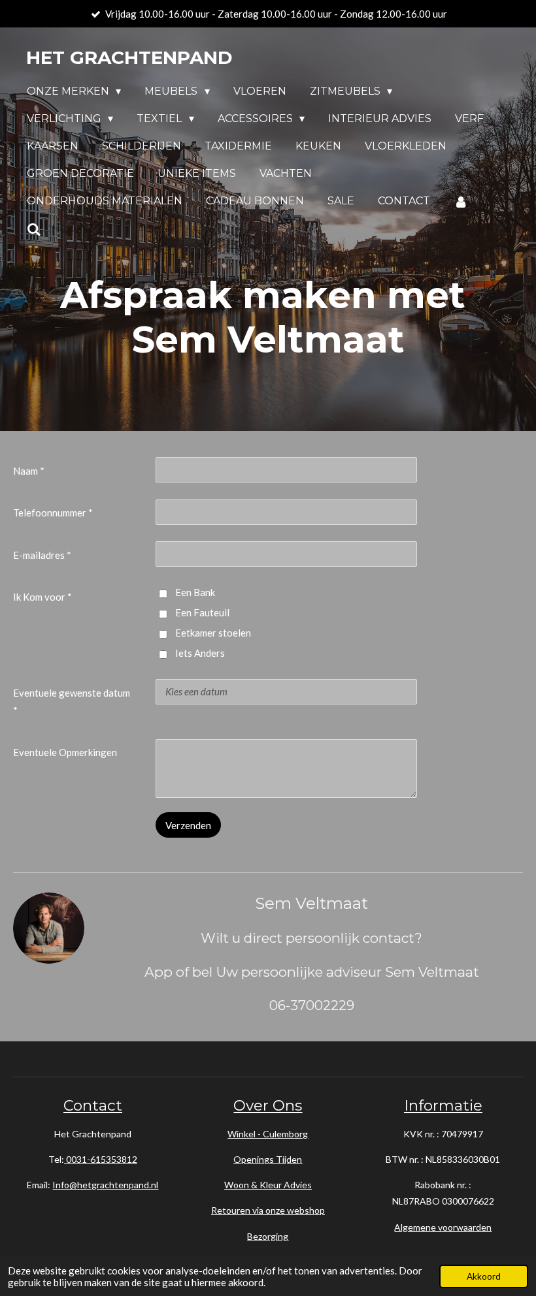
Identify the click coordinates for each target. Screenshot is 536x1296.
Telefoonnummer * (53, 512)
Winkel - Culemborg (267, 1133)
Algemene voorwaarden (443, 1227)
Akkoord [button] (484, 1276)
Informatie (443, 1105)
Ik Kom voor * (42, 597)
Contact (92, 1105)
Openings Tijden (267, 1159)
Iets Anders (200, 653)
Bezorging (267, 1236)
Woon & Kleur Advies (268, 1184)
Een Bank (195, 592)
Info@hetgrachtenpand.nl (105, 1184)
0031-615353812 (100, 1159)
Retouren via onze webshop (268, 1210)
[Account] (461, 201)
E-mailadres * (42, 555)
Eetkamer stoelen (213, 633)
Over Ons (267, 1105)
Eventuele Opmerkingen (65, 752)
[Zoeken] (34, 229)
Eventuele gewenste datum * (71, 701)
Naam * (28, 471)
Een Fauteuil (202, 612)
